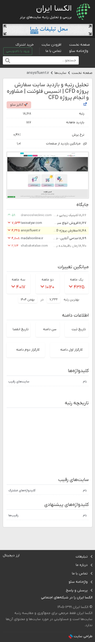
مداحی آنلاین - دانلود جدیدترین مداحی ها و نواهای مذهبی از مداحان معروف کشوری (65, 238)
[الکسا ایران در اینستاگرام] (37, 597)
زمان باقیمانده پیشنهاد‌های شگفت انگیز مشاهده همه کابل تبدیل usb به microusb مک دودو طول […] (65, 246)
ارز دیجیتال (11, 555)
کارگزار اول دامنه (71, 350)
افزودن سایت (51, 44)
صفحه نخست (79, 44)
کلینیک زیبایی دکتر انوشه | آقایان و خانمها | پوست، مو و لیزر (65, 215)
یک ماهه (76, 279)
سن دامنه (49, 329)
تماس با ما (53, 51)
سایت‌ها (60, 73)
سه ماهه (18, 279)
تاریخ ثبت (79, 329)
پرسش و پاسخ (77, 590)
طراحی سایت (83, 636)
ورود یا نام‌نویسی (17, 51)
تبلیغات (82, 556)
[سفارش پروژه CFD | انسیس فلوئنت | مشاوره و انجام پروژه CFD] (85, 104)
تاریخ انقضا (21, 329)
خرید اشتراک (24, 44)
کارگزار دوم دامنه (28, 350)
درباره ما (82, 565)
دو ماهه (48, 279)
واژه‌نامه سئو (78, 51)
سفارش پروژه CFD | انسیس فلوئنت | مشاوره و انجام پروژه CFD (65, 230)
